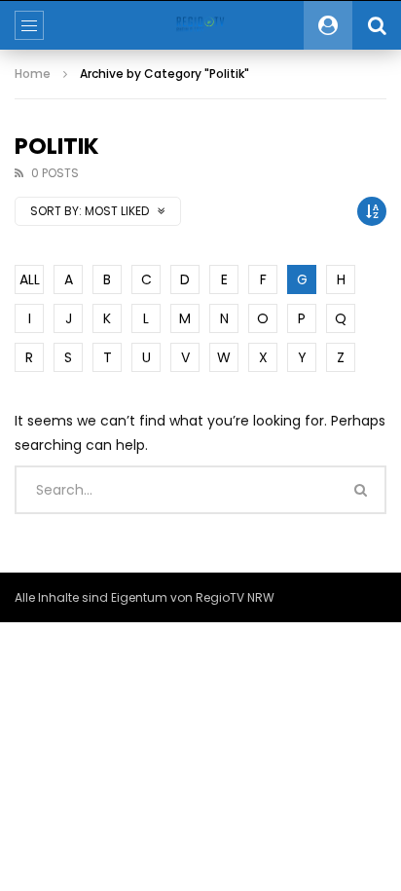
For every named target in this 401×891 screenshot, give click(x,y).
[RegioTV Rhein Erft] (200, 25)
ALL (29, 279)
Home (33, 73)
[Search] (376, 25)
